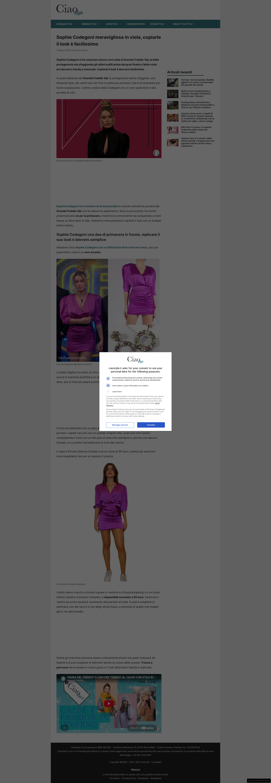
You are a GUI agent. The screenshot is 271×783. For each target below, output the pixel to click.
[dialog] (135, 391)
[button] (135, 392)
